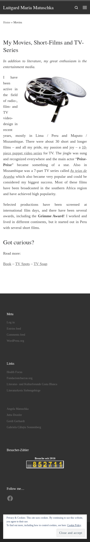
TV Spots (22, 264)
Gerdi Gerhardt (16, 421)
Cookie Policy (74, 525)
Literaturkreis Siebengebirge (23, 390)
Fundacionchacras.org (19, 378)
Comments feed (16, 334)
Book (7, 264)
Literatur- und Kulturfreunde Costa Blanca (32, 384)
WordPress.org (15, 340)
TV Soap (40, 264)
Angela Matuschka (17, 408)
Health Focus (14, 372)
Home (6, 22)
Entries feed (14, 328)
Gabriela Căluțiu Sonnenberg (24, 427)
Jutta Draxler (14, 414)
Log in (11, 322)
